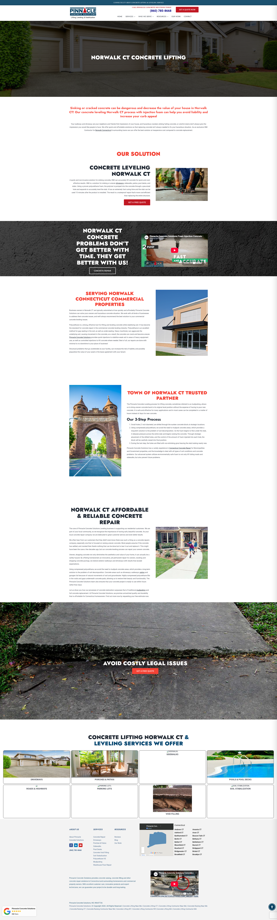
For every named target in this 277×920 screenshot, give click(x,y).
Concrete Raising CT (78, 909)
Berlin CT (178, 839)
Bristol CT (196, 851)
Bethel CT (178, 842)
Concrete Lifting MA (164, 909)
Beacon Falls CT (198, 836)
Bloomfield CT (180, 845)
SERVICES (98, 829)
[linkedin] (76, 845)
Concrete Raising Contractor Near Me (101, 909)
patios (142, 572)
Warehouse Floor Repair (102, 865)
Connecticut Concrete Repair (180, 448)
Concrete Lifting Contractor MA (185, 909)
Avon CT (195, 833)
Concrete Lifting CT (150, 906)
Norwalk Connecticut (103, 130)
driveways (120, 183)
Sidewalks (97, 846)
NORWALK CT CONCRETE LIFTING (138, 57)
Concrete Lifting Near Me (132, 906)
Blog (116, 840)
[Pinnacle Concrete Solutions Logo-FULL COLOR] (83, 8)
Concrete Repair (99, 837)
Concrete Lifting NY (123, 909)
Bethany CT (196, 839)
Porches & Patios (99, 843)
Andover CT (179, 829)
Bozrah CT (196, 845)
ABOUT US (74, 829)
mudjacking (140, 590)
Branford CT (179, 848)
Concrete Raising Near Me (197, 906)
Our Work (118, 843)
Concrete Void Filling (101, 852)
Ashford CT (179, 833)
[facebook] (71, 845)
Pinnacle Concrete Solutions (80, 337)
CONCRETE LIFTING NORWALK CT (135, 737)
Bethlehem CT (198, 842)
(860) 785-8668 (160, 11)
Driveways (97, 840)
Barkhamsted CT (181, 836)
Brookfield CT (180, 854)
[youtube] (80, 845)
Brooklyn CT (197, 854)
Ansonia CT (196, 829)
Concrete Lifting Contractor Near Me (172, 906)
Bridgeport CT (197, 848)
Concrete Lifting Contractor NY (144, 909)
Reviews (117, 837)
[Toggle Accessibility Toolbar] (272, 907)
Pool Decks (97, 849)
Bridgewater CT (181, 851)
